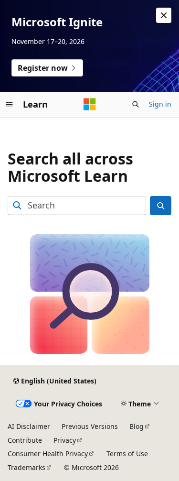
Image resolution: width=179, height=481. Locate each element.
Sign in (160, 104)
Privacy (64, 440)
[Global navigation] (9, 104)
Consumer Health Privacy (48, 453)
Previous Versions (90, 426)
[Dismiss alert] (163, 15)
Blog (136, 426)
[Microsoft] (90, 104)
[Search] (160, 206)
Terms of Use (127, 453)
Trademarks (26, 467)
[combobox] (77, 206)
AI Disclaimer (29, 426)
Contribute (25, 440)
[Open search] (135, 104)
